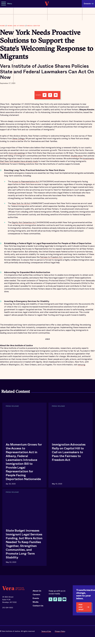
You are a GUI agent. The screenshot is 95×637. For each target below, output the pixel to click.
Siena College (18, 138)
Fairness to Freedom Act (51, 257)
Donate (87, 3)
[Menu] (3, 3)
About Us (37, 591)
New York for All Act (21, 203)
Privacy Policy (60, 631)
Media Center (33, 26)
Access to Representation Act (25, 181)
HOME (2, 26)
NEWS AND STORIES (16, 26)
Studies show (77, 155)
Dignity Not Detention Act (24, 222)
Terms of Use (46, 631)
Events (36, 598)
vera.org (81, 364)
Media (35, 602)
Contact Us (38, 606)
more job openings (17, 153)
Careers (36, 594)
